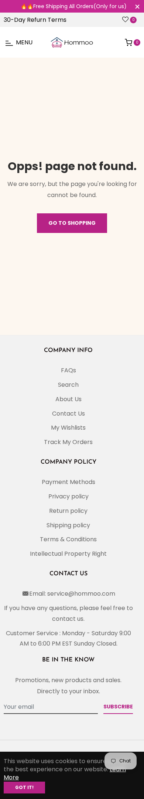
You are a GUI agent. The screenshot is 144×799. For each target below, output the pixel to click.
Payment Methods (68, 482)
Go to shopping (72, 223)
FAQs (68, 370)
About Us (68, 399)
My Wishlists (68, 427)
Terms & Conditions (68, 539)
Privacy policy (68, 496)
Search (68, 384)
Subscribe (118, 706)
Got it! (24, 787)
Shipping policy (68, 525)
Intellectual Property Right (68, 553)
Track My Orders (68, 442)
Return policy (68, 511)
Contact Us (68, 413)
